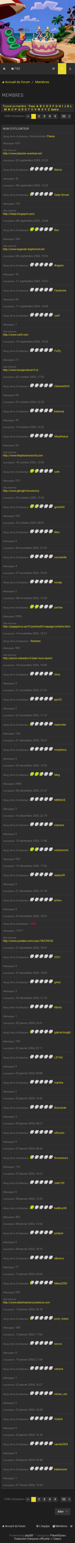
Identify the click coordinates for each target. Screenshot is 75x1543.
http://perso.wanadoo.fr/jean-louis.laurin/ (28, 658)
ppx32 (58, 699)
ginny (57, 982)
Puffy (57, 351)
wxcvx (58, 1343)
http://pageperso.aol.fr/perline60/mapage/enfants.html (36, 626)
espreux (59, 825)
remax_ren (60, 1394)
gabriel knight (62, 1032)
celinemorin (61, 850)
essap (58, 582)
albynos (59, 1258)
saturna (58, 1369)
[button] (28, 116)
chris (57, 674)
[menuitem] (16, 68)
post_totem (61, 1318)
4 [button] (50, 116)
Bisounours (61, 1158)
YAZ (33, 923)
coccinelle (60, 557)
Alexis (58, 169)
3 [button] (44, 116)
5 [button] (55, 116)
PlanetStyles (58, 1535)
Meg (57, 775)
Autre (55, 109)
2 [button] (39, 116)
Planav (51, 136)
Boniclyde (60, 1107)
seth (57, 471)
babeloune (60, 1469)
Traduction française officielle (32, 1538)
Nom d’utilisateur (16, 128)
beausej (59, 411)
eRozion (59, 1132)
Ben (56, 230)
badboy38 (60, 1208)
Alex (57, 532)
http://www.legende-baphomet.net (23, 249)
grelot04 (59, 507)
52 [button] (63, 116)
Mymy (58, 1007)
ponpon (58, 1233)
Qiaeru (57, 1538)
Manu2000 (60, 1283)
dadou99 (59, 875)
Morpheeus (61, 436)
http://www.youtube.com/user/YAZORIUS (28, 941)
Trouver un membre (14, 106)
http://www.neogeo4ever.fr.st (20, 370)
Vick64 (58, 1419)
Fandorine (60, 290)
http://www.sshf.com (15, 334)
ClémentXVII (62, 386)
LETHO (58, 1057)
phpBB (29, 1535)
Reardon (36, 641)
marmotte (60, 724)
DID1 (57, 957)
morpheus (60, 749)
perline (58, 607)
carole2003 (61, 1444)
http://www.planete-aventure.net (22, 153)
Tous (31, 106)
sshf (57, 315)
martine (58, 1082)
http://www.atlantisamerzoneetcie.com (26, 1302)
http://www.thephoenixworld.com (23, 455)
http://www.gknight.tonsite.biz (21, 490)
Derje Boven (61, 194)
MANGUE (59, 800)
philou (58, 900)
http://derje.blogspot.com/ (19, 214)
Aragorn (59, 265)
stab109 (59, 1183)
